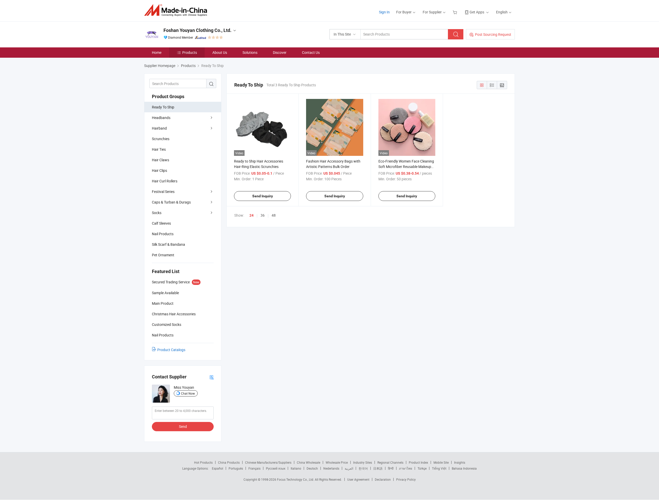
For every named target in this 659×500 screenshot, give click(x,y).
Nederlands (331, 468)
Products (189, 52)
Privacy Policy (406, 479)
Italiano (296, 468)
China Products (229, 462)
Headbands (161, 117)
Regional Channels (390, 462)
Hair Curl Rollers (164, 181)
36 (263, 215)
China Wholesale (308, 462)
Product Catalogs (171, 349)
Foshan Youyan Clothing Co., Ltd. (197, 30)
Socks (156, 212)
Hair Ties (159, 149)
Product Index (418, 462)
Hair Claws (160, 159)
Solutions (249, 52)
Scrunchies (160, 138)
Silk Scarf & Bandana (168, 244)
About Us (219, 52)
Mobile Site (441, 462)
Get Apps (477, 12)
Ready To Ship (163, 107)
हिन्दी (391, 468)
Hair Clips (159, 170)
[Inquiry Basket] (455, 12)
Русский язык (275, 468)
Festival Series (163, 191)
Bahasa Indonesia (464, 468)
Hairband (159, 128)
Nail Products (163, 233)
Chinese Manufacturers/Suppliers (268, 462)
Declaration (383, 479)
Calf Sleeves (161, 223)
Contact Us (311, 52)
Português (236, 468)
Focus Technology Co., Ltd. (296, 479)
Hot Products (203, 462)
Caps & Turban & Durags (171, 202)
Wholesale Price (337, 462)
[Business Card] (212, 377)
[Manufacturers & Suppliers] (177, 10)
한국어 (363, 468)
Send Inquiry (262, 196)
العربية (349, 468)
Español (217, 468)
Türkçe (422, 468)
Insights (459, 462)
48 (274, 215)
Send (183, 426)
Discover (280, 52)
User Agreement (358, 479)
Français (254, 468)
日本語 (378, 468)
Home (156, 52)
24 (251, 215)
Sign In (384, 12)
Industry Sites (362, 462)
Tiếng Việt (439, 468)
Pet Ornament (163, 254)
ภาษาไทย (405, 468)
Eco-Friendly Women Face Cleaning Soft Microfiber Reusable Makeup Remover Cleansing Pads (406, 166)
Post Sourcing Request (493, 34)
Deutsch (312, 468)
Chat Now (188, 393)
